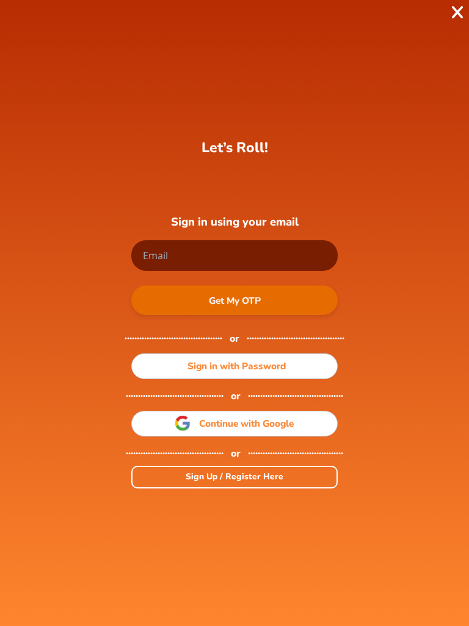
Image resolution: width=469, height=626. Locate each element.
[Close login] (457, 12)
